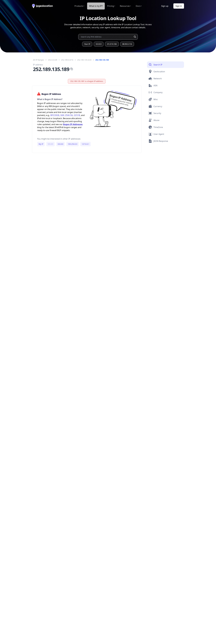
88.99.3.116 (127, 44)
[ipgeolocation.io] (42, 6)
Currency (158, 106)
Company (158, 92)
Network (158, 78)
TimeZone (158, 127)
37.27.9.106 (112, 44)
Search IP (158, 64)
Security (157, 113)
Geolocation (159, 71)
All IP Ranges (38, 60)
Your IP (87, 44)
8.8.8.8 (60, 144)
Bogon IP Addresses (73, 124)
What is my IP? (96, 6)
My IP (41, 144)
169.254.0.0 (72, 144)
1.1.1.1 (50, 144)
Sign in (179, 6)
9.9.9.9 (98, 44)
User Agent (159, 134)
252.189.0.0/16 (67, 60)
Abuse (156, 120)
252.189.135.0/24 (84, 60)
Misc (156, 99)
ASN (155, 85)
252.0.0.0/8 (52, 60)
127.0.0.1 (85, 144)
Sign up (164, 6)
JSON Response (161, 141)
